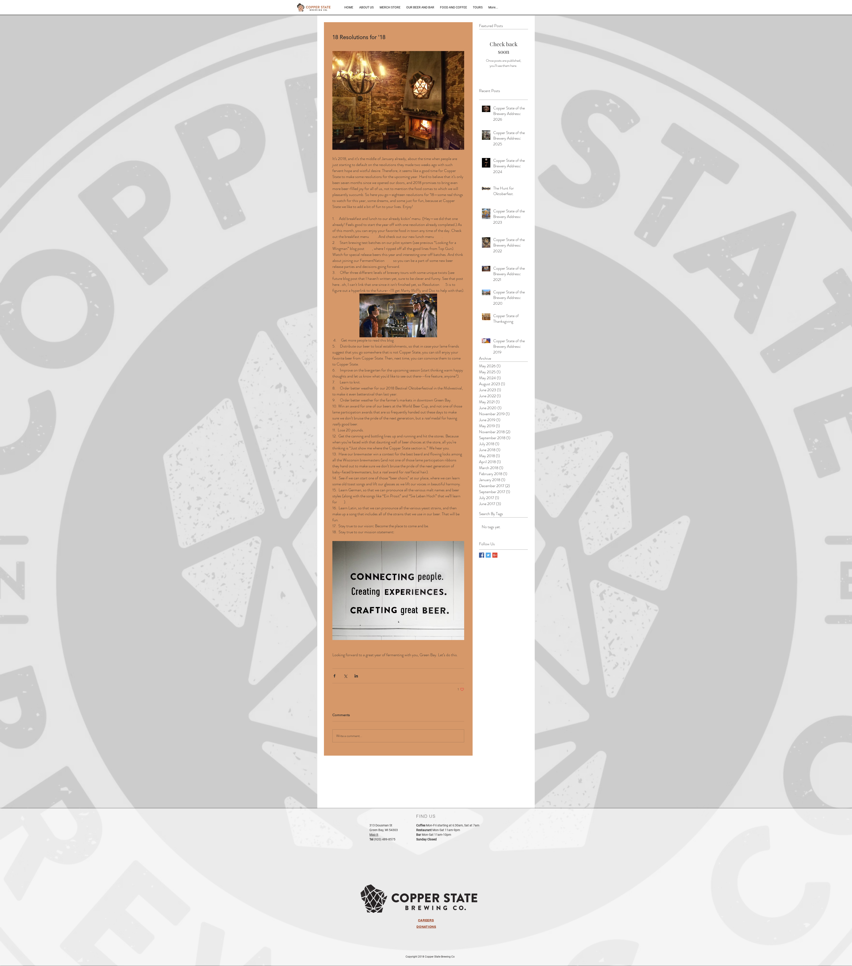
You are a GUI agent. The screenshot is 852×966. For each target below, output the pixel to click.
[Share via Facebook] (334, 676)
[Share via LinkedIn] (356, 676)
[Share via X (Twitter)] (345, 676)
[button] (420, 7)
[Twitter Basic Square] (488, 555)
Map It (373, 834)
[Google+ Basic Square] (494, 555)
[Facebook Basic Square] (481, 555)
